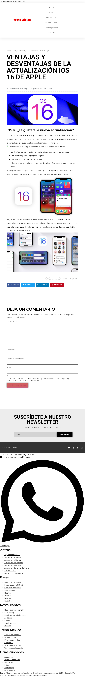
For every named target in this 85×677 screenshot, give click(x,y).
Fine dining (9, 613)
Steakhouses (10, 623)
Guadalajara (9, 670)
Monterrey (9, 668)
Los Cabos (8, 662)
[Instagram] (82, 448)
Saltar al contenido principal (12, 1)
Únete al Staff (10, 637)
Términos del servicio (13, 648)
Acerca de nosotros (12, 635)
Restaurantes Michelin (14, 610)
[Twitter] (69, 448)
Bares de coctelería (12, 582)
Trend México (22, 20)
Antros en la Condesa (13, 563)
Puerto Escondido (12, 660)
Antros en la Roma (12, 560)
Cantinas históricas (12, 588)
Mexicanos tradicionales (14, 615)
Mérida (7, 665)
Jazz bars (8, 598)
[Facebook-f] (73, 448)
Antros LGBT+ (10, 571)
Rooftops (8, 593)
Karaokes (8, 601)
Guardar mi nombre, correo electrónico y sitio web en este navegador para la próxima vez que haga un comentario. (40, 379)
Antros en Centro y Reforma (16, 568)
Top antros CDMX (12, 555)
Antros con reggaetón (14, 573)
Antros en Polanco (12, 557)
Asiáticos (8, 618)
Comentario (12, 321)
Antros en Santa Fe (12, 565)
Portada (9, 51)
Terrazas (7, 596)
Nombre (11, 350)
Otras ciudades (51, 23)
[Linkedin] (77, 448)
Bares (51, 12)
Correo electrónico (15, 359)
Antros (51, 7)
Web (9, 368)
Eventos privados (51, 28)
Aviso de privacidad (12, 645)
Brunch (7, 626)
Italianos (8, 620)
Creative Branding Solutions (22, 455)
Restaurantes (51, 18)
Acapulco (8, 657)
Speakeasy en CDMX (13, 585)
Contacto (51, 33)
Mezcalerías (9, 590)
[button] (13, 285)
